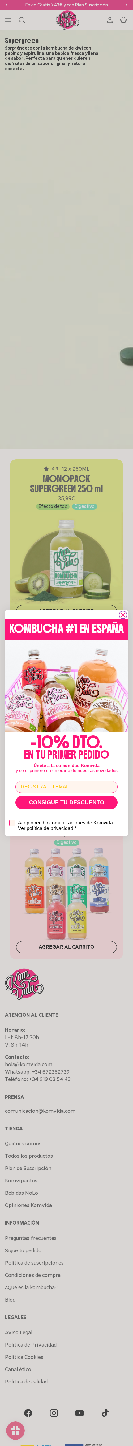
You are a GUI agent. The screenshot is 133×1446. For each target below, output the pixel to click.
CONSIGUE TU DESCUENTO (66, 802)
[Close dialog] (123, 615)
